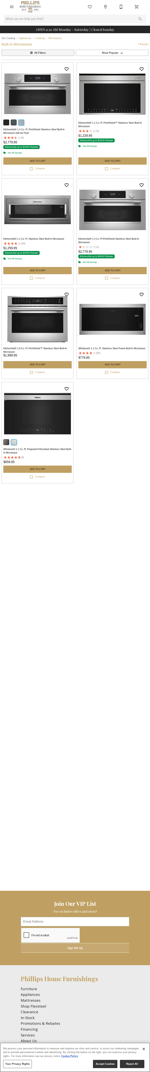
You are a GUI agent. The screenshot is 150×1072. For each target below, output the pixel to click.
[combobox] (112, 53)
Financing (29, 1029)
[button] (11, 7)
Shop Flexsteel (33, 1006)
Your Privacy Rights (17, 1063)
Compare (40, 168)
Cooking (40, 38)
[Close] (143, 1049)
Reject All (132, 1063)
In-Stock (28, 1017)
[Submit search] (140, 18)
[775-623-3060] (121, 7)
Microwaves (55, 38)
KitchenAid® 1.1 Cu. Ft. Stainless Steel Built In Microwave (33, 238)
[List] (90, 7)
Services (28, 1035)
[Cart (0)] (136, 7)
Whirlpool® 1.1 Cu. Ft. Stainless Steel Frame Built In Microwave (111, 348)
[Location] (105, 7)
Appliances (25, 38)
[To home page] (30, 7)
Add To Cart (38, 161)
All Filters (40, 52)
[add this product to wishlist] (66, 69)
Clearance (29, 1011)
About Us (29, 1040)
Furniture (29, 988)
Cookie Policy (69, 1056)
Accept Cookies (105, 1063)
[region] (75, 1057)
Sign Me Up (75, 948)
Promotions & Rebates (40, 1023)
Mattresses (30, 1000)
